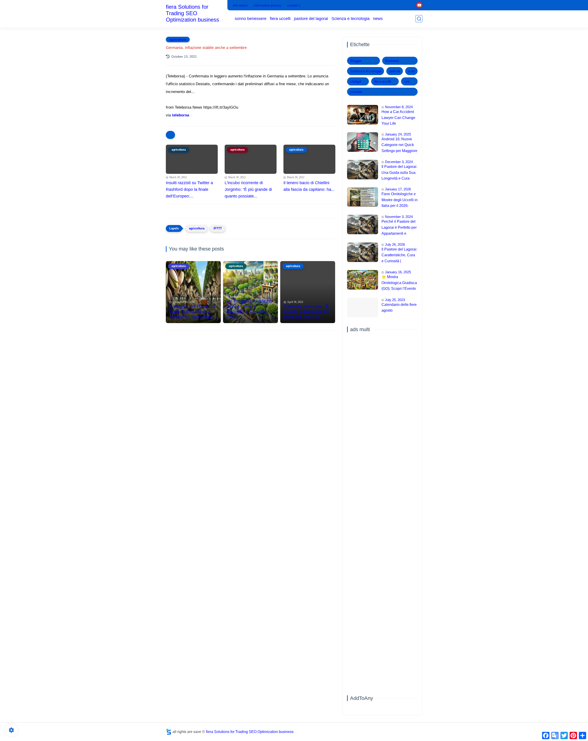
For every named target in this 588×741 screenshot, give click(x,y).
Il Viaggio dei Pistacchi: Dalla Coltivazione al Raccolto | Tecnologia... (193, 311)
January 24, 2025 (398, 134)
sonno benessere (250, 18)
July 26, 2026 (395, 244)
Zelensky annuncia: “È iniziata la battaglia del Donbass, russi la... (306, 311)
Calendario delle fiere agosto (399, 308)
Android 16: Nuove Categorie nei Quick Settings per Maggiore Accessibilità (399, 145)
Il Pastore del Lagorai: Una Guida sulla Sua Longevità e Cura (399, 172)
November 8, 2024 (399, 107)
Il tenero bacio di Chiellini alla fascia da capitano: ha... (309, 186)
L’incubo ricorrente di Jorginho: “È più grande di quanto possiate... (248, 189)
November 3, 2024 (399, 217)
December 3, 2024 (399, 162)
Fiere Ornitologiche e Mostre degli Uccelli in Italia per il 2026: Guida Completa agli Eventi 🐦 (400, 200)
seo (407, 81)
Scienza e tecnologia (350, 18)
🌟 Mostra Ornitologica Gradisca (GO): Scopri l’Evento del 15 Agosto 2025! (399, 283)
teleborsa (180, 115)
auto (411, 71)
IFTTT (218, 228)
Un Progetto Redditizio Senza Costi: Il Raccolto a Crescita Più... (249, 309)
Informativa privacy (267, 5)
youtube (356, 92)
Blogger (356, 61)
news (378, 18)
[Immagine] (362, 114)
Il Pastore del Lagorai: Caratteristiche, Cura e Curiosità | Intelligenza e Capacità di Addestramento (399, 255)
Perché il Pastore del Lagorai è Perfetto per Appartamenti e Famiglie (399, 228)
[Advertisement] (250, 369)
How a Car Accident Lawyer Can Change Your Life (398, 117)
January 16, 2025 (398, 272)
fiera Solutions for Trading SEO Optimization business (192, 13)
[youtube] (419, 5)
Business (392, 61)
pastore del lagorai (311, 18)
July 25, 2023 (395, 300)
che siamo (240, 5)
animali (394, 71)
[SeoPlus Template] (168, 732)
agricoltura (177, 39)
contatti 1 (293, 5)
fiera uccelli (280, 18)
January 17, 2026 (398, 189)
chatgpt (355, 81)
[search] (419, 18)
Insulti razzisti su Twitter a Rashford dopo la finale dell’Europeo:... (189, 189)
